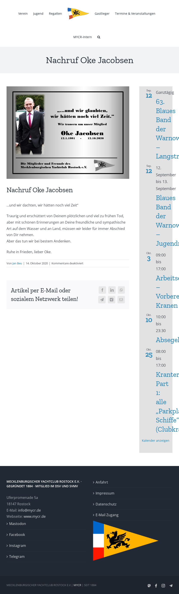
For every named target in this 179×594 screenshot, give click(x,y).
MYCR (77, 585)
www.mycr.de (35, 516)
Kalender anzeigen (155, 440)
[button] (98, 36)
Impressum (105, 493)
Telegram (17, 556)
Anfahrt (102, 482)
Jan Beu (17, 263)
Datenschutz (106, 504)
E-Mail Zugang (107, 514)
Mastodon (17, 523)
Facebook (17, 534)
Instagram (17, 545)
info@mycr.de (29, 510)
